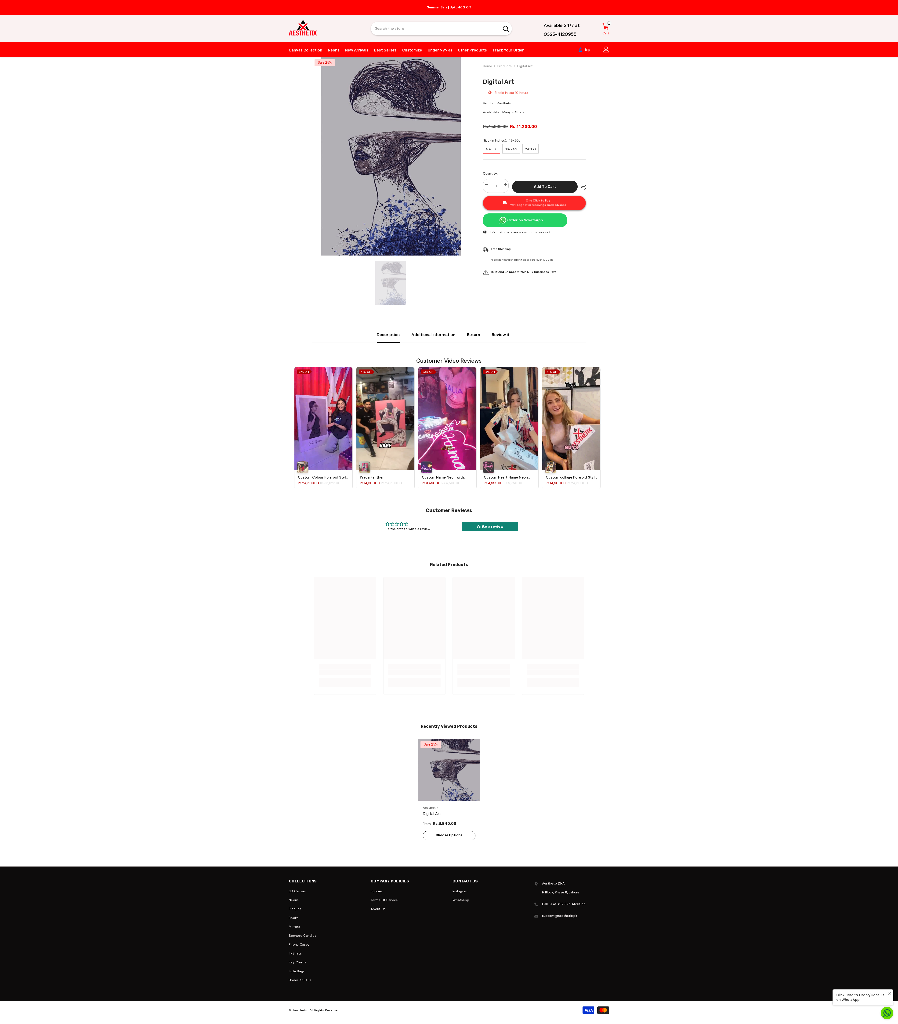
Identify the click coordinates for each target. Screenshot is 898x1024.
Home (487, 66)
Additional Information (433, 334)
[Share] (582, 187)
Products (504, 66)
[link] (345, 672)
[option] (449, 7)
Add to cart (545, 186)
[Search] (441, 28)
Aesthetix (504, 103)
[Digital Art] (449, 770)
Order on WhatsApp (525, 220)
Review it (501, 334)
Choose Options (449, 835)
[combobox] (435, 28)
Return (473, 334)
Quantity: (490, 173)
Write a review (490, 526)
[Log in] (606, 49)
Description (388, 334)
